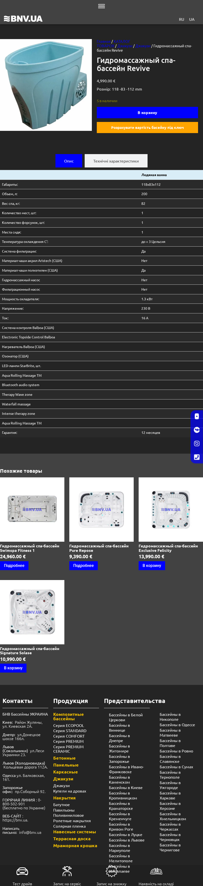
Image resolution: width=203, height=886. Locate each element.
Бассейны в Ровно (176, 750)
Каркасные (65, 771)
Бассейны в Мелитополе (121, 858)
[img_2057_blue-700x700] (46, 85)
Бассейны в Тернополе (170, 774)
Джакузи (124, 45)
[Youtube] (197, 416)
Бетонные (64, 758)
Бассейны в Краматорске (121, 806)
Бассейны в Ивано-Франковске (126, 769)
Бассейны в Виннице (119, 727)
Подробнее (14, 565)
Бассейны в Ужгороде (170, 785)
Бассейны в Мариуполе (119, 848)
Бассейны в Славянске (170, 759)
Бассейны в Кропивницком (123, 795)
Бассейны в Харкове (170, 795)
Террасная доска (72, 838)
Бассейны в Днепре (119, 738)
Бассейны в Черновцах (170, 837)
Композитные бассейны (68, 716)
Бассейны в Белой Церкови (126, 717)
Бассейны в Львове (127, 839)
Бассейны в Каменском (119, 779)
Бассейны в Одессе (177, 724)
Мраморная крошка (75, 845)
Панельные (66, 765)
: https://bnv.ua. (15, 817)
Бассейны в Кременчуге (120, 816)
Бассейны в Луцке (125, 834)
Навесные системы (74, 831)
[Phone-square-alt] (197, 457)
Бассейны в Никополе (170, 717)
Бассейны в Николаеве (119, 868)
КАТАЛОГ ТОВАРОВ (113, 43)
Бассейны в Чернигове (170, 847)
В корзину (147, 112)
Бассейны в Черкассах (170, 826)
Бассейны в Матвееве (170, 732)
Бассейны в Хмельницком (173, 816)
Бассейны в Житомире (119, 748)
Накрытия (64, 797)
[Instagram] (197, 444)
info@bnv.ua (30, 832)
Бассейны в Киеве (126, 787)
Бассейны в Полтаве (170, 743)
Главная (104, 41)
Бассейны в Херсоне (170, 806)
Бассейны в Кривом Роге (121, 826)
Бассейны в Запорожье (119, 759)
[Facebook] (197, 430)
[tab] (68, 160)
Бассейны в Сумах (176, 766)
